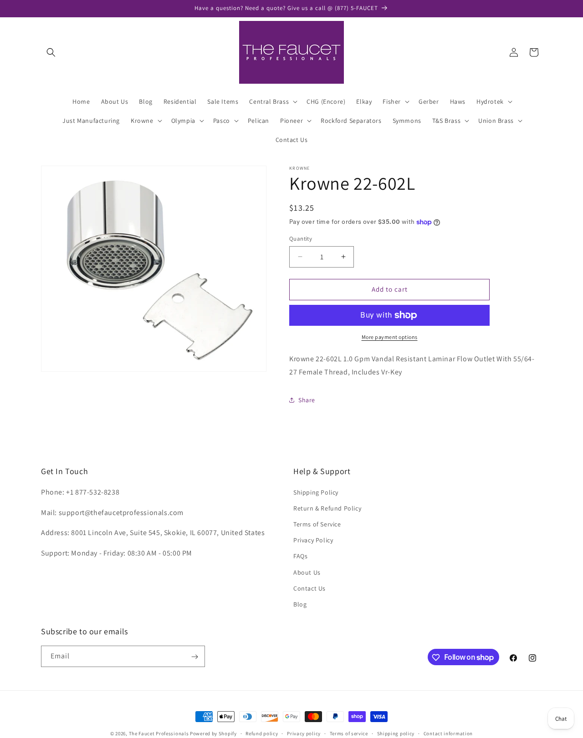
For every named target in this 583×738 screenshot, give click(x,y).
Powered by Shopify (213, 733)
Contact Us (309, 588)
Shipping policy (396, 733)
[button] (51, 52)
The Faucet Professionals (159, 733)
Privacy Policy (313, 540)
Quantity (300, 239)
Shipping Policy (315, 492)
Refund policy (261, 733)
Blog (300, 604)
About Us (307, 572)
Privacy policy (304, 733)
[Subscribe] (194, 656)
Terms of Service (317, 524)
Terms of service (349, 733)
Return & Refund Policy (327, 508)
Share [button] (306, 400)
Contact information (448, 733)
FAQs (300, 556)
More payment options (390, 337)
